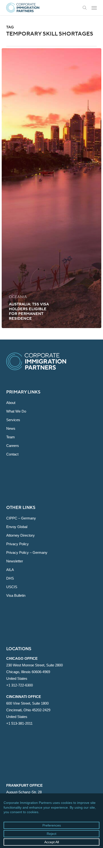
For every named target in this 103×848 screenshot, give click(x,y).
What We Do (16, 411)
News (10, 428)
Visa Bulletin (15, 595)
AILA (10, 570)
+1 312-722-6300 (19, 685)
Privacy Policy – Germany (26, 552)
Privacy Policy (17, 544)
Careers (12, 446)
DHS (10, 578)
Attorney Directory (20, 535)
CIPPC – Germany (21, 518)
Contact (12, 454)
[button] (94, 7)
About (10, 403)
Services (13, 420)
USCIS (11, 587)
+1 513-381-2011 (19, 723)
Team (10, 437)
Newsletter (14, 561)
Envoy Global (16, 527)
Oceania (18, 296)
